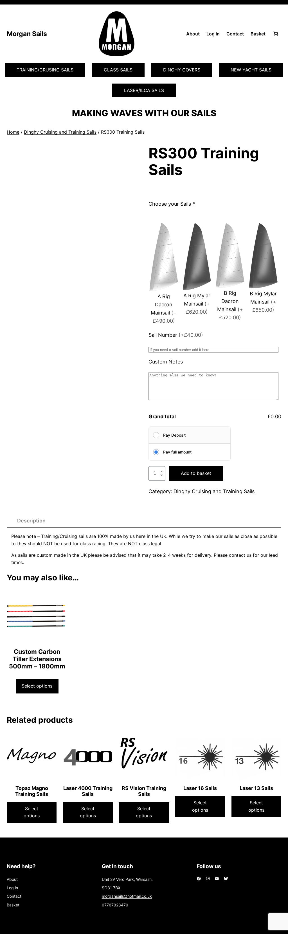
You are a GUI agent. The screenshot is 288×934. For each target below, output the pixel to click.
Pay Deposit (174, 435)
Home (13, 132)
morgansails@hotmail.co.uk (127, 896)
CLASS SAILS (118, 70)
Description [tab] (31, 521)
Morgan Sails (27, 34)
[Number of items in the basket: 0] (275, 33)
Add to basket (196, 473)
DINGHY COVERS (181, 70)
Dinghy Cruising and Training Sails (60, 132)
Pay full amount (177, 452)
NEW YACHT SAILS (251, 70)
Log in (213, 34)
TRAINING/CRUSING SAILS (45, 70)
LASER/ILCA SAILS (144, 90)
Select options (37, 686)
